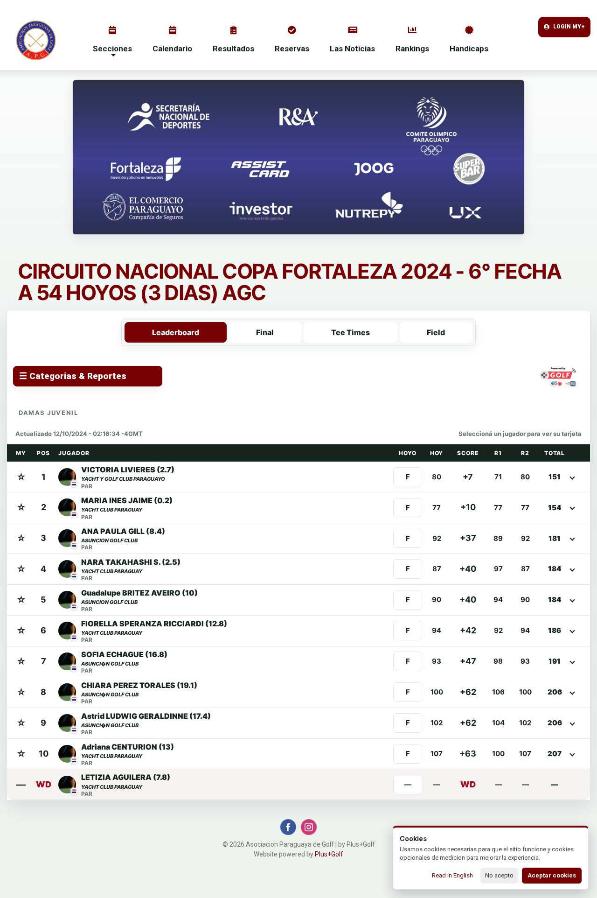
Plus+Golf (329, 854)
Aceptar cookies (552, 875)
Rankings (412, 48)
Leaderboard (175, 332)
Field (436, 332)
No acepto (499, 875)
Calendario (172, 48)
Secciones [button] (112, 48)
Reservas (292, 48)
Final (265, 332)
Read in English (452, 875)
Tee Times (350, 332)
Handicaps (469, 48)
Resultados (233, 48)
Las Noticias (352, 48)
